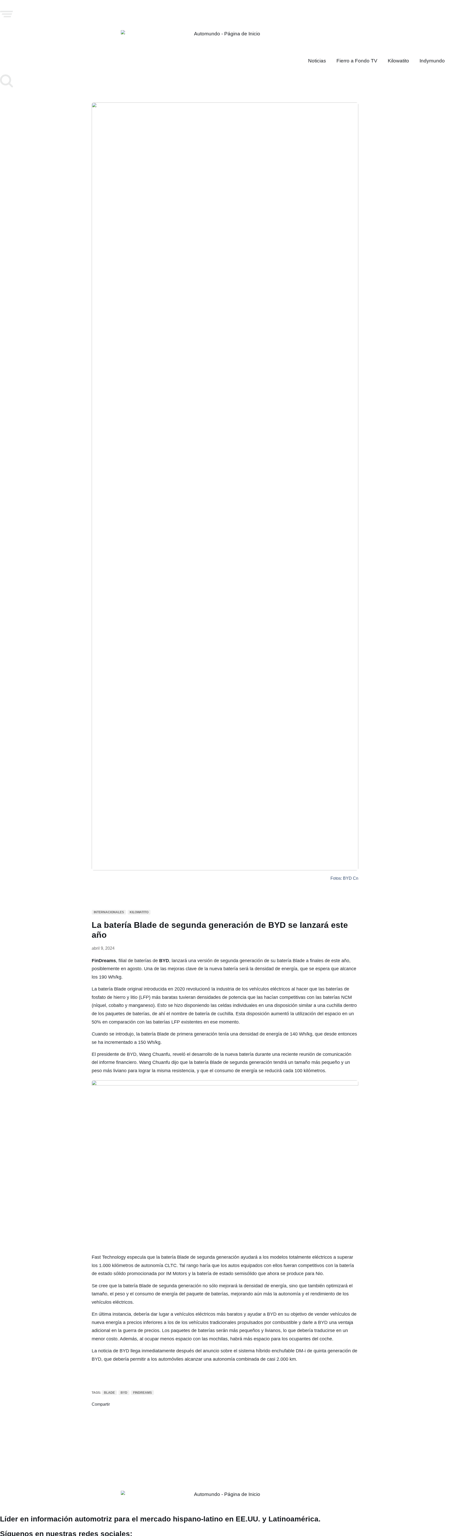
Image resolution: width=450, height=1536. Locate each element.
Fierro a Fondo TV (356, 60)
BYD (124, 1392)
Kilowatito (398, 60)
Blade (109, 1392)
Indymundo (432, 60)
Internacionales (109, 912)
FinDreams (142, 1392)
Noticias (317, 60)
